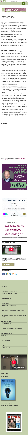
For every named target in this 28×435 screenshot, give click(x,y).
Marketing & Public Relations (8, 296)
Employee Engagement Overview (9, 308)
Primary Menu (26, 3)
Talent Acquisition (6, 300)
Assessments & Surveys (6, 321)
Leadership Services (6, 298)
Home (2, 283)
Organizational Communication (9, 291)
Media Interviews (6, 340)
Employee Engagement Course (7, 333)
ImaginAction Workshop (7, 312)
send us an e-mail (13, 260)
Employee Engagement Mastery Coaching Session (13, 310)
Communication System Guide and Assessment (12, 328)
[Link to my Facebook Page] (3, 274)
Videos (3, 345)
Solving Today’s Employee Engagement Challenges (13, 318)
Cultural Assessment (6, 323)
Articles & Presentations (7, 342)
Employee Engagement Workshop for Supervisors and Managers (14, 316)
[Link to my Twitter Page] (16, 274)
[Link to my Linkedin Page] (10, 274)
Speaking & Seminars (5, 303)
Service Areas (4, 286)
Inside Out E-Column (5, 350)
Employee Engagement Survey (8, 326)
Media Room (3, 338)
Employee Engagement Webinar (9, 305)
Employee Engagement (7, 288)
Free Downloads (4, 335)
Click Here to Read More (14, 237)
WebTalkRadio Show (6, 347)
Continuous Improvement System (9, 293)
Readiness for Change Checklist (9, 330)
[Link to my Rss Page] (13, 274)
